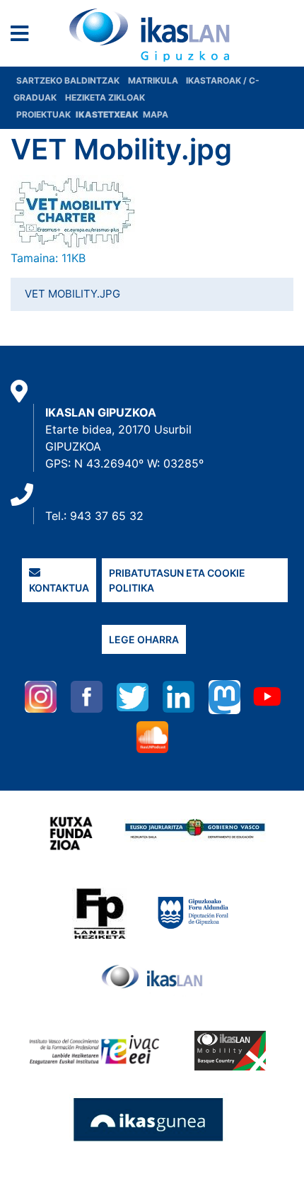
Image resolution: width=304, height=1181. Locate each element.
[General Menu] (24, 36)
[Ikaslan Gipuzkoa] (152, 35)
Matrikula (154, 80)
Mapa (155, 114)
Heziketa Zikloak (105, 97)
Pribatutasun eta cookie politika (177, 580)
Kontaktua (59, 588)
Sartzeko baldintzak (67, 80)
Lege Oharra (144, 639)
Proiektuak (44, 114)
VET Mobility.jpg (72, 293)
